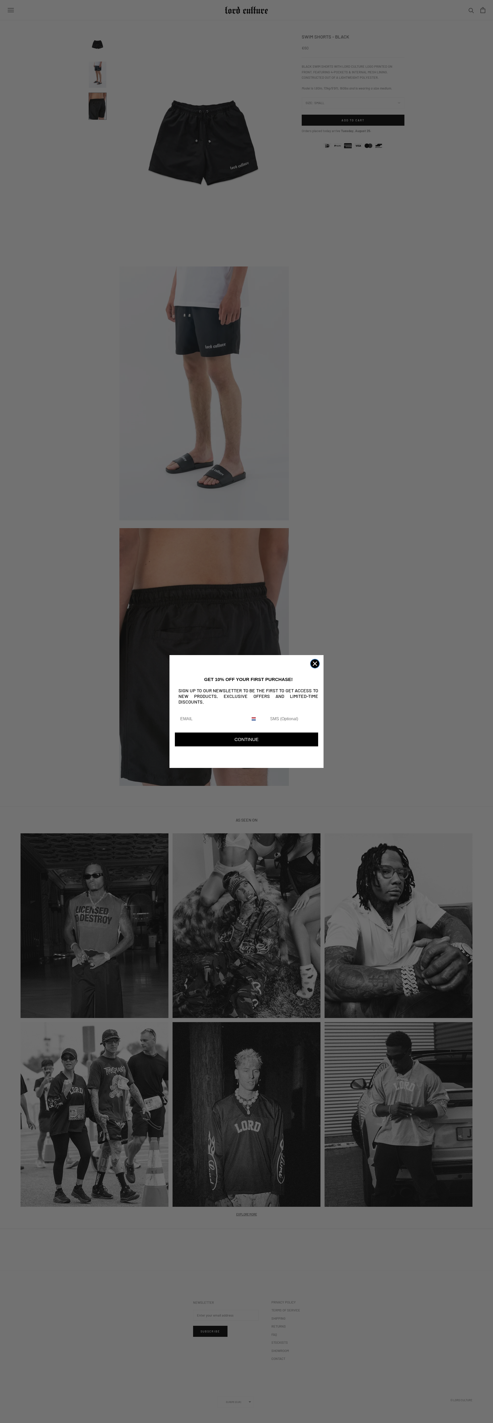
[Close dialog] (314, 663)
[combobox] (258, 719)
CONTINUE (246, 739)
